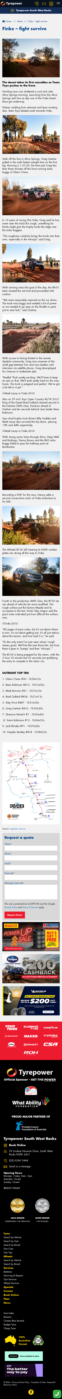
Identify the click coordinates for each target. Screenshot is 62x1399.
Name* (8, 844)
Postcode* (9, 873)
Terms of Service (30, 907)
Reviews (7, 1317)
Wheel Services (11, 1283)
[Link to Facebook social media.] (31, 1392)
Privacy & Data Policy (20, 1382)
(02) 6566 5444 (18, 1160)
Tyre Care (8, 1248)
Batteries (8, 1271)
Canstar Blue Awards (14, 1320)
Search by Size (11, 1241)
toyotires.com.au (18, 828)
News (7, 1302)
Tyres (7, 1233)
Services (8, 1268)
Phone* (8, 853)
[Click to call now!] (37, 3)
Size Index (9, 1313)
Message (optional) (13, 883)
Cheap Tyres (10, 1328)
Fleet (6, 1298)
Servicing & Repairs (13, 1275)
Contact (8, 1291)
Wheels (8, 1256)
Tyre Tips (8, 1252)
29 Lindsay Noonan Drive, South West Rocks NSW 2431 (31, 1153)
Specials (8, 1287)
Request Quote (14, 915)
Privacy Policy (10, 907)
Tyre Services (10, 1279)
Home (8, 21)
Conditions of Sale (38, 1382)
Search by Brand (12, 1244)
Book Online (11, 1294)
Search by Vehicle (12, 1237)
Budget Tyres (10, 1324)
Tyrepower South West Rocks (33, 10)
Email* (7, 863)
